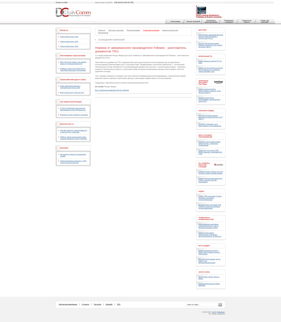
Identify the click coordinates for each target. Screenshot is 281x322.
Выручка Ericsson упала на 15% (72, 92)
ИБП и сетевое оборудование (205, 136)
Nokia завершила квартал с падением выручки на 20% (70, 87)
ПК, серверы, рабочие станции (204, 165)
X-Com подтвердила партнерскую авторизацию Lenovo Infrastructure (73, 109)
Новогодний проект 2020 (69, 46)
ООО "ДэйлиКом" (218, 312)
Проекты (64, 30)
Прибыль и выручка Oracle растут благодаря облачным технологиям (73, 69)
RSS (118, 304)
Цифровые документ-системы (203, 82)
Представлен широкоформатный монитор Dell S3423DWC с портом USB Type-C (210, 36)
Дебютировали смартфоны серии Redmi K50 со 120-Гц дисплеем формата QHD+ (208, 226)
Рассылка (97, 304)
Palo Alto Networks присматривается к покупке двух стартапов (73, 131)
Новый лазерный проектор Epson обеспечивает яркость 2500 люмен (209, 252)
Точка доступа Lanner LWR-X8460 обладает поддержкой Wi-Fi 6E (210, 152)
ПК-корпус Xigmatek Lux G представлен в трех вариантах (209, 125)
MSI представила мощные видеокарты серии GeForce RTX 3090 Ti (210, 117)
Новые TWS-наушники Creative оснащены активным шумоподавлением (210, 198)
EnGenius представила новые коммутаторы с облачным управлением (209, 143)
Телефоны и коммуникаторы (206, 218)
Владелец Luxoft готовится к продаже (74, 115)
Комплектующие (206, 111)
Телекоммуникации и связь (73, 80)
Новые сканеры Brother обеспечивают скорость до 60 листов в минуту (209, 91)
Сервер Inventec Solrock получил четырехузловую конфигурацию (210, 172)
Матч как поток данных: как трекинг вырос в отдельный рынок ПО (73, 63)
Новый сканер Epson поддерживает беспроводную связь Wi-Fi (209, 99)
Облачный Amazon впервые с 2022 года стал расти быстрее (73, 162)
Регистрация (175, 21)
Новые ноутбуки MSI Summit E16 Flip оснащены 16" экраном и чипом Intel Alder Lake (210, 69)
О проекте (85, 304)
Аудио (201, 191)
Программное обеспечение (72, 56)
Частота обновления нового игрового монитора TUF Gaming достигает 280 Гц (210, 45)
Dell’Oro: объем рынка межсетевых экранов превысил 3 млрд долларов (73, 138)
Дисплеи (202, 30)
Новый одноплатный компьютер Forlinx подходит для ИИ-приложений (210, 180)
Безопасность (67, 124)
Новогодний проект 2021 (69, 41)
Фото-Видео (204, 246)
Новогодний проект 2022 (69, 37)
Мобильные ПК (205, 56)
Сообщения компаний (111, 40)
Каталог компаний (193, 21)
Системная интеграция (71, 102)
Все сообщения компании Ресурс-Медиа (112, 90)
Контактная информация (68, 304)
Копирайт (109, 304)
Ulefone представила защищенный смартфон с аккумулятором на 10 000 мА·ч (210, 234)
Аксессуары (204, 272)
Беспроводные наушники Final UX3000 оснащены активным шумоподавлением (209, 206)
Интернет (64, 148)
